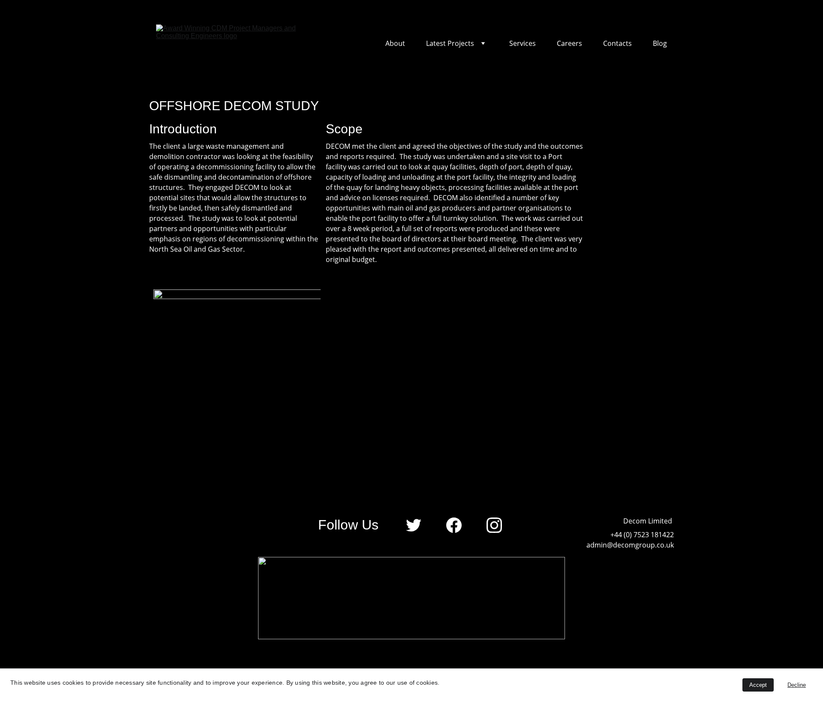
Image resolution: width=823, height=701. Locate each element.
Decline (796, 685)
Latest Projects (450, 43)
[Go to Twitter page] (418, 525)
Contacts (617, 43)
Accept (758, 685)
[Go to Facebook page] (458, 525)
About (395, 43)
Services (522, 43)
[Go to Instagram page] (494, 525)
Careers (569, 43)
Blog (660, 43)
